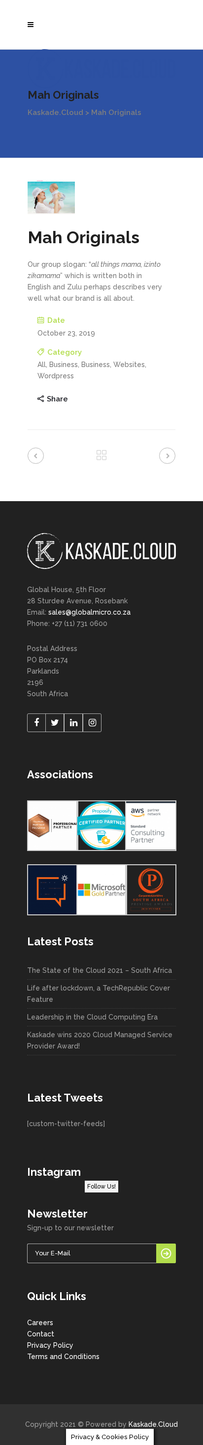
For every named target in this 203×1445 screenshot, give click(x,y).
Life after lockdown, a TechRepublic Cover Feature (98, 993)
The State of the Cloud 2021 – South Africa (99, 970)
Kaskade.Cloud (55, 112)
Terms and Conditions (63, 1356)
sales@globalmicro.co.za (89, 612)
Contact (40, 1334)
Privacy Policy (50, 1345)
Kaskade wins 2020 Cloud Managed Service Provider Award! (99, 1040)
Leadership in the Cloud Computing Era (92, 1017)
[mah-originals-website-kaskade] (51, 197)
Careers (40, 1323)
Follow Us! (101, 1186)
